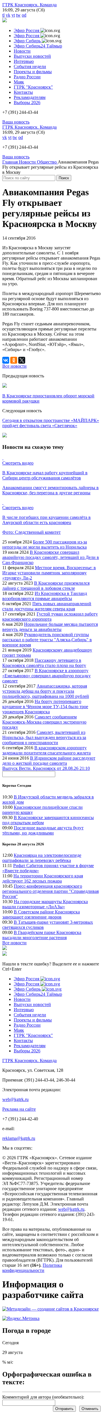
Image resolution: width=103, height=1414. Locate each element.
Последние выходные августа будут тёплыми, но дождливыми (43, 830)
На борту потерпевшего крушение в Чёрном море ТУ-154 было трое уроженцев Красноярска (45, 706)
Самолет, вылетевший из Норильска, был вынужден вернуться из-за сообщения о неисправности (44, 737)
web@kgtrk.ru (15, 1099)
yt (13, 15)
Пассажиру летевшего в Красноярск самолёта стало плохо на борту (44, 663)
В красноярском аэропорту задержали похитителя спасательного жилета (46, 750)
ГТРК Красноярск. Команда (29, 4)
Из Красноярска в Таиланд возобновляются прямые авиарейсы (44, 596)
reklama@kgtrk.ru (18, 1138)
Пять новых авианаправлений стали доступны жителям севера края (46, 606)
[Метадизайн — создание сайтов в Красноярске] (50, 1309)
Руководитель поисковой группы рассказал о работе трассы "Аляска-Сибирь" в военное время (47, 639)
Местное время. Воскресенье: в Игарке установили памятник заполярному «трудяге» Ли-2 (49, 572)
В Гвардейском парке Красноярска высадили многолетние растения (41, 935)
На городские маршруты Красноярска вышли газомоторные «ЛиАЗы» (45, 904)
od (24, 15)
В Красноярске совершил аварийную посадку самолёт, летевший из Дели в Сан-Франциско (50, 557)
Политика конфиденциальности (32, 1268)
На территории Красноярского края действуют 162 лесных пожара (42, 878)
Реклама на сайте (19, 1109)
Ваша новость (15, 122)
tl (3, 15)
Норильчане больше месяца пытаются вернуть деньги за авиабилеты (50, 627)
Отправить (64, 1409)
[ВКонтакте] (5, 360)
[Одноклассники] (13, 360)
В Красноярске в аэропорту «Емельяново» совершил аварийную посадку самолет (46, 675)
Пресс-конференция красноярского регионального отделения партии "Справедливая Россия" (50, 891)
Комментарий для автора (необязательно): (43, 1397)
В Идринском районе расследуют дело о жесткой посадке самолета (48, 761)
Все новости (14, 942)
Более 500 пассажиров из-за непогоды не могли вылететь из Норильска (44, 544)
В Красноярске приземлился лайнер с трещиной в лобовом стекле (46, 586)
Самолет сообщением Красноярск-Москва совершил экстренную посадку (44, 722)
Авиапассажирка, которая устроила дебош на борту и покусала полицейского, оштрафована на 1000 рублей (45, 691)
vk (8, 15)
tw (18, 15)
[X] (21, 360)
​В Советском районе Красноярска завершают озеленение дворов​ (41, 914)
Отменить (90, 1409)
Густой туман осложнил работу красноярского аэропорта (50, 617)
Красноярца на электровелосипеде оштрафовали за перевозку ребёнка (41, 858)
